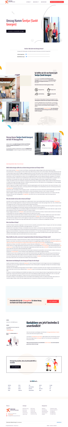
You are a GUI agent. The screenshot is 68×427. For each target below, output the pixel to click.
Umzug (17, 170)
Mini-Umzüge (23, 242)
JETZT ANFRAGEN (15, 367)
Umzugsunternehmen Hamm (9, 425)
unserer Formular (47, 108)
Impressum (51, 425)
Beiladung (26, 263)
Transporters (29, 269)
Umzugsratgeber (43, 2)
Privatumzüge (34, 242)
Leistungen (28, 2)
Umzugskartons (9, 188)
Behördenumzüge (54, 241)
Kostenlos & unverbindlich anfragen (16, 31)
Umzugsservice (35, 2)
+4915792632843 (9, 330)
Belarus (16, 164)
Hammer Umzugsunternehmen (10, 164)
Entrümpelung (45, 245)
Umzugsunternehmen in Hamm (53, 332)
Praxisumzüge (29, 242)
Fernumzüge (11, 242)
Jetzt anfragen (53, 301)
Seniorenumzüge (41, 242)
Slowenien (21, 211)
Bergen (37, 216)
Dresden (39, 256)
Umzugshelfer (26, 194)
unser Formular (48, 342)
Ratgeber (48, 425)
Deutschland (57, 201)
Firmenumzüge (17, 242)
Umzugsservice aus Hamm (37, 336)
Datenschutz (55, 425)
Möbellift (46, 247)
